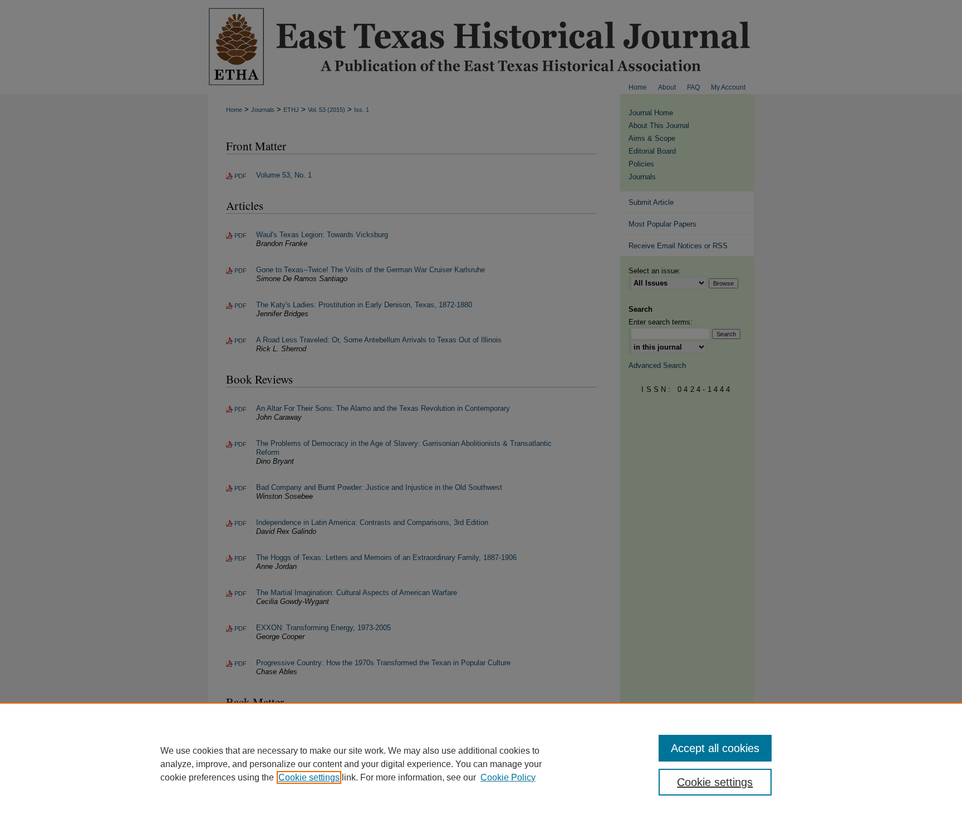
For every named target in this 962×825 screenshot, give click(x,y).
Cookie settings (309, 777)
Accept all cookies (715, 748)
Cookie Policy (508, 777)
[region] (481, 764)
